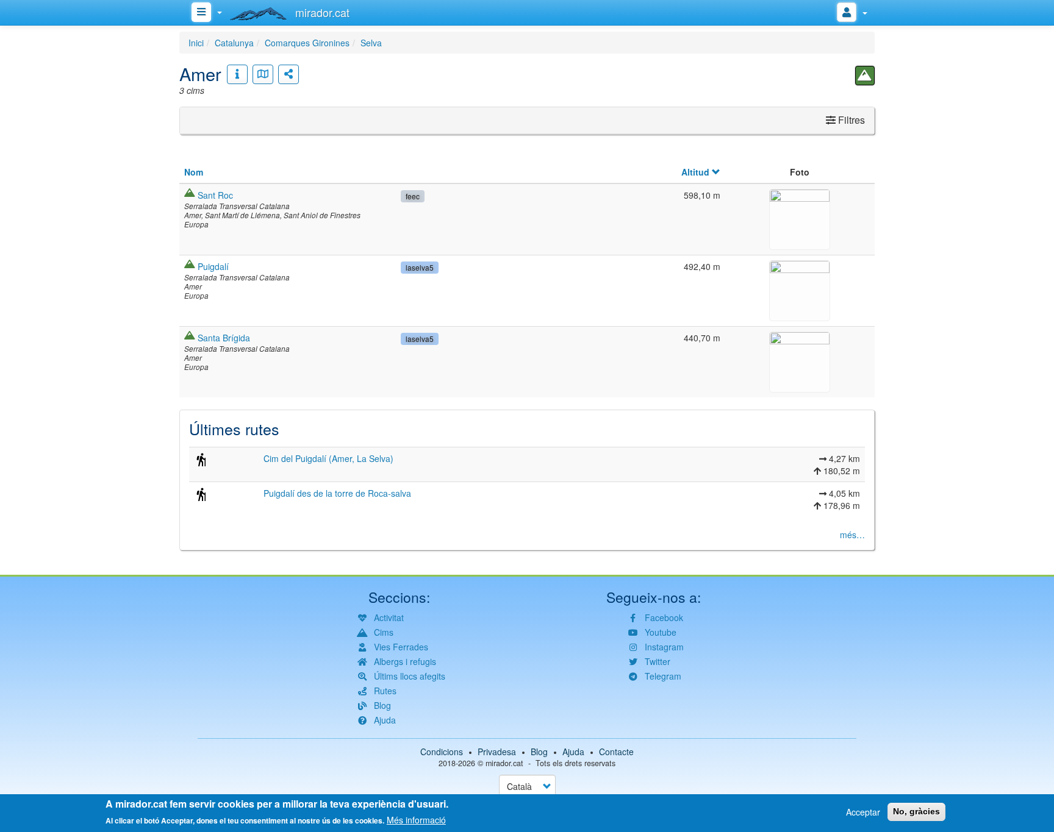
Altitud (695, 172)
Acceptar (863, 812)
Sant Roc (215, 195)
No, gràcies (916, 811)
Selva (371, 43)
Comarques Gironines (307, 43)
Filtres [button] (850, 120)
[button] (799, 218)
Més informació (416, 820)
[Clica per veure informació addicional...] (237, 74)
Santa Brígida (224, 338)
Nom (193, 172)
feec (413, 196)
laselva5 (420, 267)
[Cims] (865, 75)
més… (852, 534)
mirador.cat (504, 763)
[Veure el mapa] (263, 74)
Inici (196, 43)
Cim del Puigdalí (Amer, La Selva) (328, 458)
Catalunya (234, 43)
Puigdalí (213, 266)
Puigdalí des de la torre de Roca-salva (337, 493)
